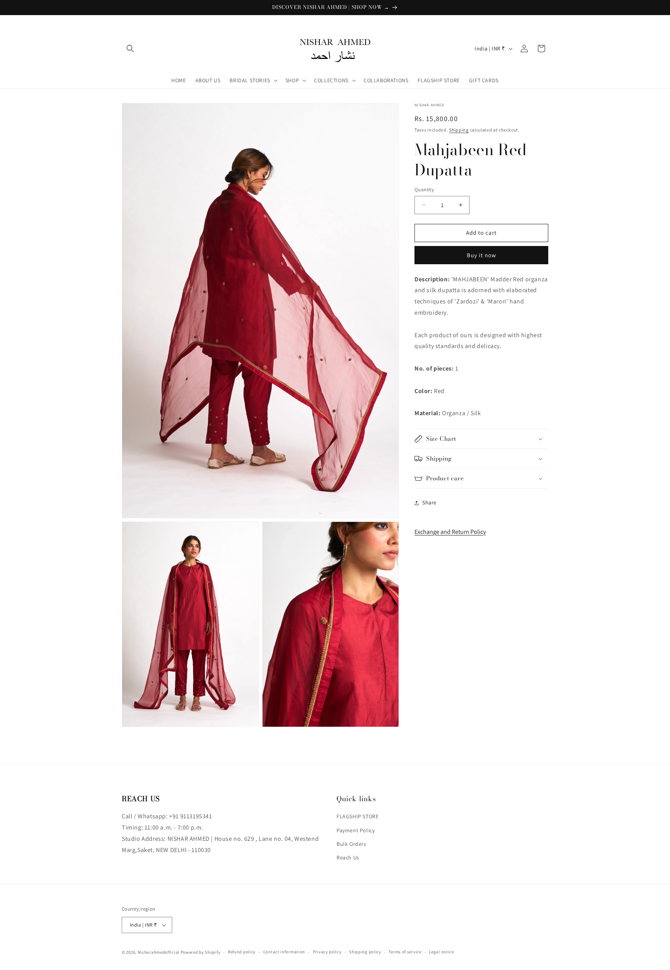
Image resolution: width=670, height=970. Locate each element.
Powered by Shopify (201, 952)
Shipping (459, 130)
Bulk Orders (351, 843)
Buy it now (481, 255)
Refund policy (242, 951)
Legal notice (441, 951)
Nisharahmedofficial (159, 952)
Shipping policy (365, 951)
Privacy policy (327, 951)
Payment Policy (356, 830)
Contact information (284, 951)
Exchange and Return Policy (450, 531)
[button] (130, 48)
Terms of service (405, 951)
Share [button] (429, 502)
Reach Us (348, 857)
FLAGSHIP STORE (357, 816)
